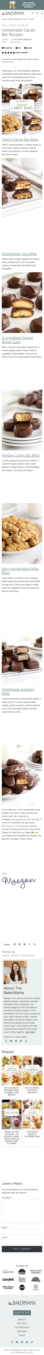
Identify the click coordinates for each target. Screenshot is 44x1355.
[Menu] (41, 13)
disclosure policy (8, 62)
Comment (7, 1198)
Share (29, 48)
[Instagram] (6, 1040)
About (22, 1319)
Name (5, 1227)
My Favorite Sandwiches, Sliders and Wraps (12, 1091)
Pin (19, 48)
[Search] (37, 13)
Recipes (12, 25)
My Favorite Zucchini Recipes (32, 1090)
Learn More (30, 1032)
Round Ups (23, 25)
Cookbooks (22, 1327)
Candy (5, 955)
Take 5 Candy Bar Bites (20, 139)
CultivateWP (28, 1352)
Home (4, 25)
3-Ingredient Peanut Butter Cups (17, 340)
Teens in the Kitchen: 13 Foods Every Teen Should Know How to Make (12, 1138)
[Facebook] (16, 1040)
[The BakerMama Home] (13, 13)
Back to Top (22, 1313)
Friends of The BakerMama (17, 826)
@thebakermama (19, 819)
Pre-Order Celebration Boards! (29, 5)
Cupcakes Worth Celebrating (32, 1134)
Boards (22, 1331)
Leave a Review (21, 53)
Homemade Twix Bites (19, 254)
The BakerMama (22, 39)
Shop (22, 1335)
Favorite (8, 48)
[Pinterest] (21, 1040)
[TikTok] (25, 1040)
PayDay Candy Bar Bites (21, 455)
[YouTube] (11, 1040)
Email (5, 1237)
